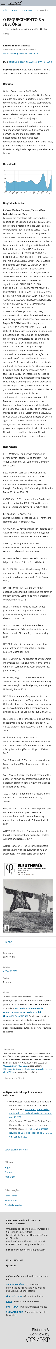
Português (10, 1176)
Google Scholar (14, 1296)
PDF (9, 942)
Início (5, 10)
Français (9, 1172)
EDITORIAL (30, 1109)
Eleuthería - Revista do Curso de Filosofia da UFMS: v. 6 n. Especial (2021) (30, 1132)
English (8, 1167)
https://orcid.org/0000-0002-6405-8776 (20, 53)
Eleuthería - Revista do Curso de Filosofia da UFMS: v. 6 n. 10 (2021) (30, 1113)
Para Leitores (11, 1195)
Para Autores (11, 1200)
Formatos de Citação (15, 1078)
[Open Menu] (3, 3)
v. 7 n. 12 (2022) (29, 10)
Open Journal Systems (16, 1149)
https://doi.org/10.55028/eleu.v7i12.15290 (30, 61)
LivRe (9, 1301)
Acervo (15, 10)
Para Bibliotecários (13, 1205)
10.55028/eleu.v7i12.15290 (15, 1065)
